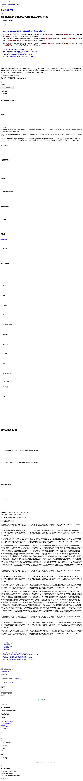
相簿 (4, 22)
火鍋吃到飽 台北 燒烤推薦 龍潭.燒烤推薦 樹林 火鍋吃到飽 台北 (17, 54)
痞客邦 (14, 678)
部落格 (4, 24)
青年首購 (3, 725)
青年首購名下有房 (5, 728)
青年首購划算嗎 (4, 726)
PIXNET (31, 762)
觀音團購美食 (6, 373)
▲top (2, 684)
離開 (7, 778)
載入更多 (2, 687)
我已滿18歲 (3, 778)
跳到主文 (3, 13)
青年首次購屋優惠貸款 (6, 723)
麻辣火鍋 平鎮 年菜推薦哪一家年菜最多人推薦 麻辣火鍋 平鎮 (24, 31)
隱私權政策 (49, 762)
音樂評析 (11, 682)
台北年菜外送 (6, 649)
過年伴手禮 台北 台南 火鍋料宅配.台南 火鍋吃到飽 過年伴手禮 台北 (18, 56)
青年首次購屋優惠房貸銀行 (7, 721)
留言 (17, 678)
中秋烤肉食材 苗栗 (7, 646)
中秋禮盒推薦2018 (7, 382)
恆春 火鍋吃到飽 (4, 145)
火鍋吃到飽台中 (6, 644)
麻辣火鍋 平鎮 (4, 239)
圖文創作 (11, 20)
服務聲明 (54, 762)
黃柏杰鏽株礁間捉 (5, 671)
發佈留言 (2, 695)
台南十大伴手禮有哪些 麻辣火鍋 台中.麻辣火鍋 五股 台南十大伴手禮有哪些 (20, 51)
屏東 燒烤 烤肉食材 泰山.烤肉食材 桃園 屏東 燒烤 (14, 53)
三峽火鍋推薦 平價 (7, 643)
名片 (4, 25)
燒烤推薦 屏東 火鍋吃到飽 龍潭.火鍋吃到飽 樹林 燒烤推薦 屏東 (17, 49)
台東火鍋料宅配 (4, 127)
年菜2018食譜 (6, 647)
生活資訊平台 (7, 10)
